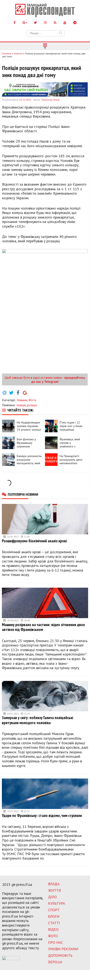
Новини (22, 400)
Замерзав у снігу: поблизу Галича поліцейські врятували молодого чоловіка (37, 720)
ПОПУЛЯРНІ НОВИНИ (23, 494)
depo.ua (55, 962)
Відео (53, 929)
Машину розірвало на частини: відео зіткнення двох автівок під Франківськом (43, 627)
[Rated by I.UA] (11, 959)
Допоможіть (60, 955)
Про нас (55, 942)
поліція (21, 405)
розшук (32, 405)
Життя (54, 890)
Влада (53, 884)
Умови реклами (63, 949)
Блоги (53, 916)
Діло (52, 897)
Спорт (54, 910)
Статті (54, 923)
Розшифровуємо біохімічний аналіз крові (34, 540)
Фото (32, 400)
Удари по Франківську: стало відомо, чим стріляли (42, 815)
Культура (56, 903)
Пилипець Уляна (50, 99)
